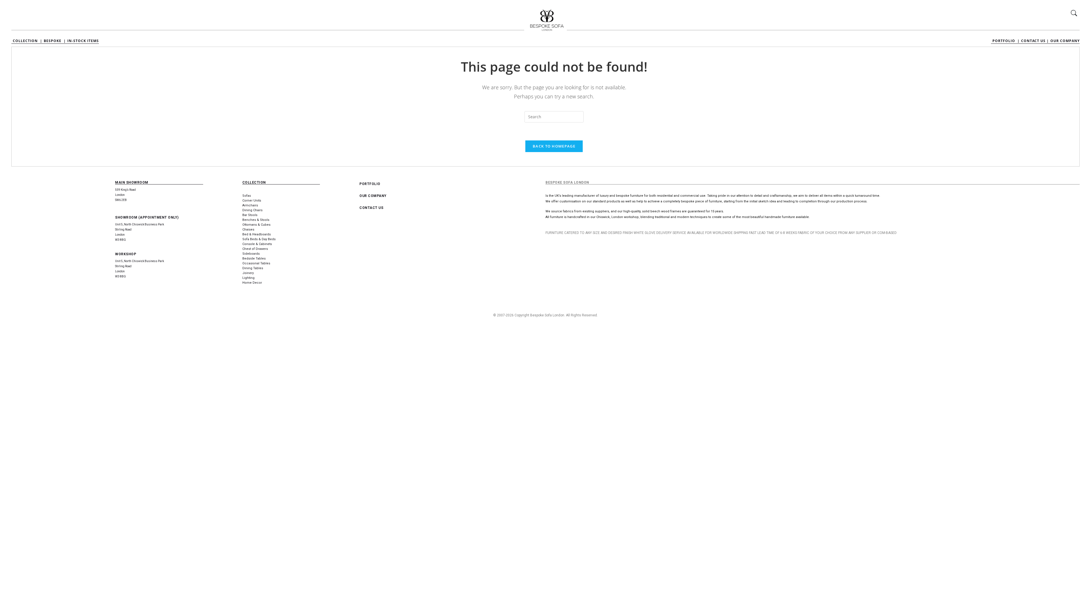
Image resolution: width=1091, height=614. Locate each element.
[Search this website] (554, 117)
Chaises (248, 229)
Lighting (248, 278)
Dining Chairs (252, 210)
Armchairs (250, 205)
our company (373, 196)
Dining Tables (252, 268)
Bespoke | (55, 41)
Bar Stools (249, 215)
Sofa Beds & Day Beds (259, 239)
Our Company (1065, 41)
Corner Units (251, 200)
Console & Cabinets (257, 244)
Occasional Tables (256, 263)
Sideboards (251, 254)
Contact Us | (1035, 41)
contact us (371, 208)
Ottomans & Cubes (256, 225)
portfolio (369, 184)
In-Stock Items (83, 41)
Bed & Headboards (256, 234)
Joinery (248, 273)
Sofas (246, 196)
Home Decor (252, 283)
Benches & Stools (255, 220)
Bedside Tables (254, 258)
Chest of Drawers (255, 249)
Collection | (27, 41)
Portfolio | (1006, 41)
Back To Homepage (554, 146)
